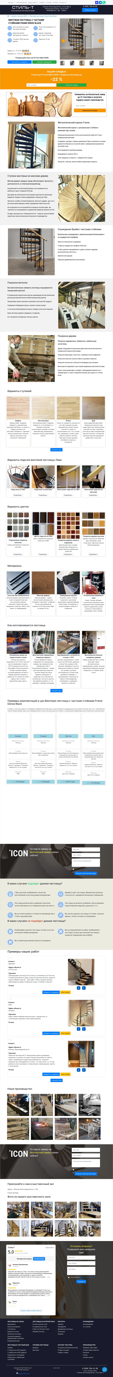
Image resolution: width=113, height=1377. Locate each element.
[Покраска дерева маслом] (93, 523)
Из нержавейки (88, 1324)
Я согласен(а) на (87, 870)
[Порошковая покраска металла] (18, 525)
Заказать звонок (90, 10)
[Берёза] (18, 408)
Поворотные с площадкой (16, 1355)
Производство (22, 2)
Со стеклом (87, 1327)
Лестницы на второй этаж (44, 1321)
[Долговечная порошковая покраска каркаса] (43, 642)
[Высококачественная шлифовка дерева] (93, 642)
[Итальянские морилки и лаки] (93, 583)
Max (59, 10)
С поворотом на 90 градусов (17, 1350)
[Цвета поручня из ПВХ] (43, 523)
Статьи (55, 2)
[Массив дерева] (43, 583)
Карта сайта (56, 1368)
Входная (60, 1334)
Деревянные (12, 1324)
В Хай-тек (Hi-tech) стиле (41, 1329)
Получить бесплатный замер (86, 873)
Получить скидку (72, 85)
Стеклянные (12, 1329)
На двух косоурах (63, 1350)
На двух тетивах (63, 1352)
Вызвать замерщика (44, 62)
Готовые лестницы (40, 1345)
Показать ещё (56, 1080)
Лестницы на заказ (16, 1321)
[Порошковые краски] (68, 583)
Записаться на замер (89, 110)
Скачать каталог (88, 1357)
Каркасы (60, 1324)
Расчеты (61, 1321)
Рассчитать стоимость (20, 62)
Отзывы (49, 2)
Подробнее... (18, 495)
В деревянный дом (14, 1341)
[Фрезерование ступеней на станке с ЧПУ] (68, 642)
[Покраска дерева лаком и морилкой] (68, 525)
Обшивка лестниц (38, 1331)
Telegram (64, 10)
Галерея (42, 2)
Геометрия (61, 1331)
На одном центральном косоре (68, 1347)
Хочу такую (65, 992)
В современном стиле (40, 1327)
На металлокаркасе (14, 1327)
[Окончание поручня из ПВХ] (68, 477)
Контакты (62, 2)
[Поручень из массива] (43, 477)
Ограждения (62, 1327)
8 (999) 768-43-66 (90, 6)
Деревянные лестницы (65, 1329)
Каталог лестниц (65, 1345)
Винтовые (36, 1350)
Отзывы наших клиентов (91, 1350)
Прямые (10, 1347)
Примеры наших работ (90, 1347)
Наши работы (33, 2)
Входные (35, 1347)
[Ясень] (68, 408)
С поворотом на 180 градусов (17, 1352)
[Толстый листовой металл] (18, 583)
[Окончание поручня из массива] (93, 477)
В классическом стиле (40, 1324)
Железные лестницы (14, 1334)
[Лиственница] (43, 408)
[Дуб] (93, 408)
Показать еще (56, 450)
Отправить (81, 1281)
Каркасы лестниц (13, 1331)
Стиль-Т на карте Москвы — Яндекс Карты (31, 1314)
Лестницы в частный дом (18, 1345)
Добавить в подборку (51, 992)
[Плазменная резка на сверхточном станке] (18, 642)
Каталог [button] (11, 2)
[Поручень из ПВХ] (18, 477)
